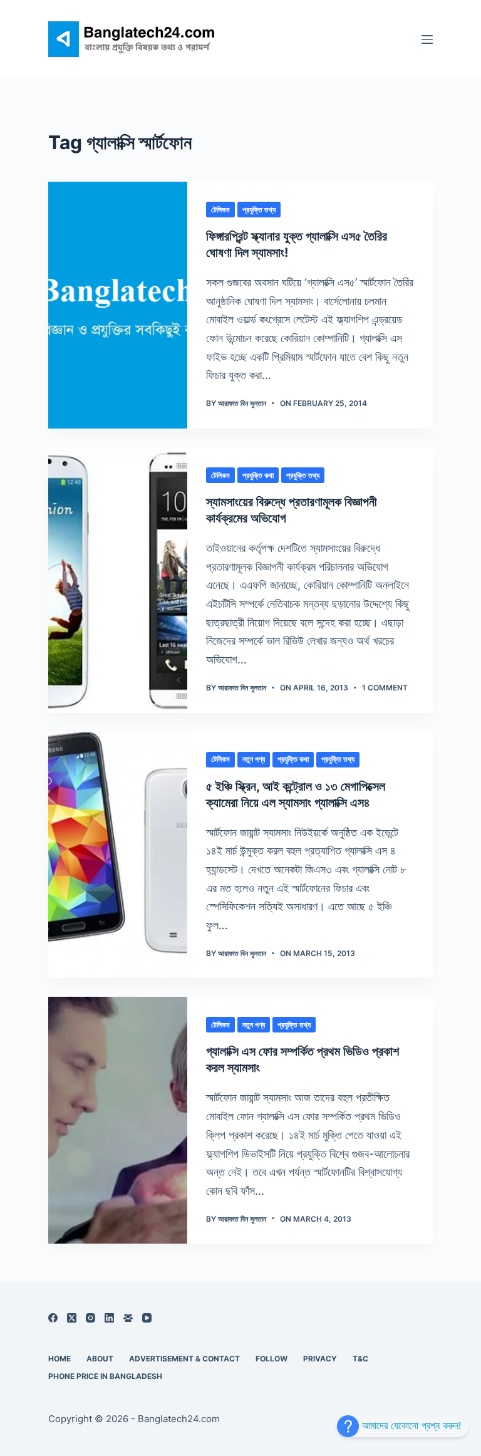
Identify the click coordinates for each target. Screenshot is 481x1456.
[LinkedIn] (109, 1318)
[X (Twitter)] (71, 1318)
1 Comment (385, 687)
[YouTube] (147, 1318)
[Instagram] (90, 1318)
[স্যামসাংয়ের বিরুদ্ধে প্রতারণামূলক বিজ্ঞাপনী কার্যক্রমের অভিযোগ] (117, 580)
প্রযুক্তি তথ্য (259, 209)
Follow (271, 1358)
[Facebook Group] (128, 1318)
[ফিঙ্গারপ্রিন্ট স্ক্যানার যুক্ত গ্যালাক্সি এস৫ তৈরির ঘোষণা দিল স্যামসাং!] (117, 305)
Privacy (320, 1358)
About (99, 1358)
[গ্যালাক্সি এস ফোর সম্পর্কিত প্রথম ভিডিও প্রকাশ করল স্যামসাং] (117, 1120)
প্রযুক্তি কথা (258, 475)
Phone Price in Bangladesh (105, 1376)
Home (59, 1358)
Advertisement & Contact (184, 1358)
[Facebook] (53, 1318)
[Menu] (427, 39)
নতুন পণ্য (253, 759)
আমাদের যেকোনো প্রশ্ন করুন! (410, 1425)
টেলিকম (220, 209)
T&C (360, 1358)
